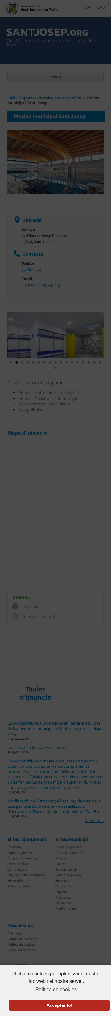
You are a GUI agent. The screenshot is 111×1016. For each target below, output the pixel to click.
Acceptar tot (59, 1005)
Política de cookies (55, 989)
